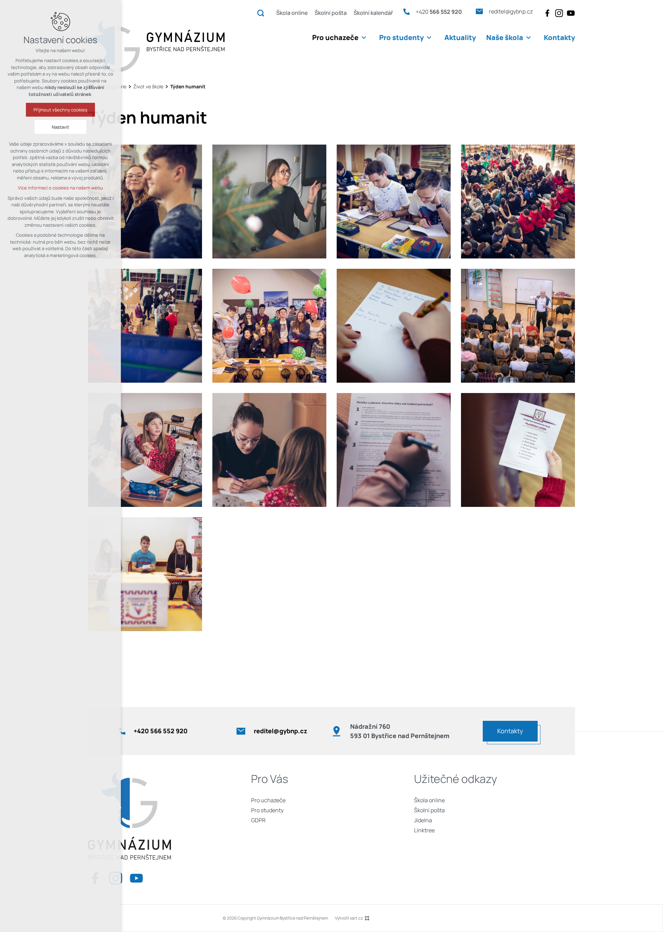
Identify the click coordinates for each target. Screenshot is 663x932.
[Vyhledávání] (260, 13)
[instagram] (559, 13)
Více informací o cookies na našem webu (60, 188)
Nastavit (60, 127)
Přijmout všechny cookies (60, 110)
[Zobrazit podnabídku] (363, 38)
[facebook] (547, 13)
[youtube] (571, 13)
